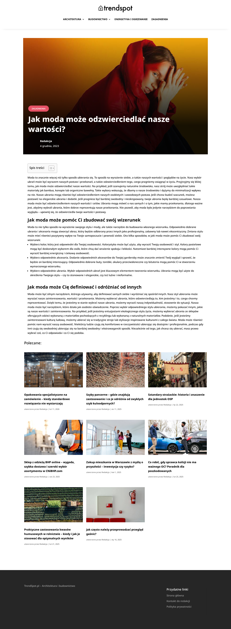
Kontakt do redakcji (178, 601)
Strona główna (175, 595)
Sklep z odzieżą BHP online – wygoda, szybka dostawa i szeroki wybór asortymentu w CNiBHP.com (49, 466)
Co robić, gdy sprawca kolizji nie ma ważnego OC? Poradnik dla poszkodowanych (172, 466)
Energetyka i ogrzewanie (131, 19)
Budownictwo (97, 19)
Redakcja (43, 409)
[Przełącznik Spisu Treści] (50, 168)
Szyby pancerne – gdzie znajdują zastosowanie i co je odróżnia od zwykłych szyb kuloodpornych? (115, 399)
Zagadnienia (159, 19)
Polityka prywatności (179, 606)
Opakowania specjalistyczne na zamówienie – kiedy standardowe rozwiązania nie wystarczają (47, 399)
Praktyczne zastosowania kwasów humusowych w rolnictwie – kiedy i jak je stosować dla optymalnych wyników (52, 534)
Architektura (72, 19)
